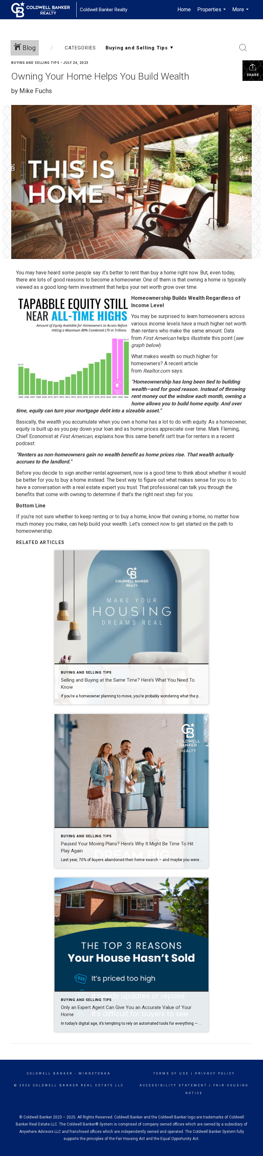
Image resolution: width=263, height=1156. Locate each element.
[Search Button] (243, 47)
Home (184, 9)
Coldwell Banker (50, 1073)
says (176, 371)
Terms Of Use (171, 1073)
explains (104, 436)
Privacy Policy (215, 1073)
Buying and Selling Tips (35, 63)
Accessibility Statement (173, 1085)
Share (253, 75)
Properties (212, 12)
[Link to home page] (43, 9)
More (241, 12)
